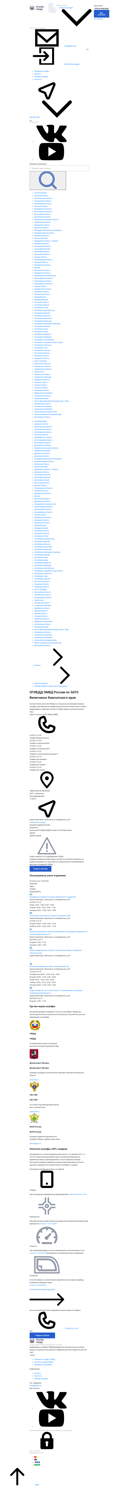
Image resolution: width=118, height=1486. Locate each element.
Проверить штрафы (41, 71)
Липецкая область (41, 262)
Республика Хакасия (42, 350)
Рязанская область (41, 356)
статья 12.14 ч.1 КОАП (48, 1224)
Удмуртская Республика (43, 393)
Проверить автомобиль (43, 1365)
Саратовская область (42, 364)
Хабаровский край (41, 398)
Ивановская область (42, 225)
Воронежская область (42, 217)
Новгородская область (43, 281)
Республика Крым (41, 332)
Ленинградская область (43, 260)
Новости (37, 74)
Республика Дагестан (42, 316)
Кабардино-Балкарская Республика (48, 230)
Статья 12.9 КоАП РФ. (38, 1253)
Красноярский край (41, 251)
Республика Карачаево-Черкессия (47, 324)
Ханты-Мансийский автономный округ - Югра (51, 401)
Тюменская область (41, 390)
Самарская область (41, 358)
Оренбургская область (43, 289)
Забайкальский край (42, 222)
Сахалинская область (42, 366)
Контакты (38, 79)
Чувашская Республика (43, 409)
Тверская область (41, 382)
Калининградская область (44, 233)
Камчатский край (40, 238)
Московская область (42, 270)
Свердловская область (43, 369)
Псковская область (41, 302)
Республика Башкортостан (44, 310)
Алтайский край (40, 193)
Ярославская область (42, 417)
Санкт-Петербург (40, 361)
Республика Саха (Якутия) (44, 340)
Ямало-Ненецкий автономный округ (48, 414)
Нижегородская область (43, 278)
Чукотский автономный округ (45, 412)
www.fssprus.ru (35, 1143)
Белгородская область (43, 204)
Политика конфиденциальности (40, 1430)
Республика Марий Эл (42, 334)
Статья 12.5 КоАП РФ (38, 1285)
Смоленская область (42, 374)
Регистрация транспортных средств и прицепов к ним (50, 916)
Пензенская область (42, 294)
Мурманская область (42, 273)
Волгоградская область (43, 212)
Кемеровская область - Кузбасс (46, 241)
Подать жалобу (40, 869)
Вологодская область (42, 214)
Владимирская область (43, 209)
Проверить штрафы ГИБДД (44, 1359)
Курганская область (42, 254)
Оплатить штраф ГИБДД (43, 1362)
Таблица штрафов (41, 77)
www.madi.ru (34, 1112)
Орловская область (41, 292)
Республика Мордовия (42, 337)
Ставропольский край (42, 377)
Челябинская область (42, 404)
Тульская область (41, 388)
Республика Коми (41, 329)
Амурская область (41, 196)
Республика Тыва (40, 348)
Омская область (40, 286)
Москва (37, 268)
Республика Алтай (41, 308)
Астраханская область (43, 201)
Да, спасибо (101, 14)
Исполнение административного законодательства (49, 966)
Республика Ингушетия (43, 318)
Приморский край (41, 300)
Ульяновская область (42, 396)
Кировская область (41, 244)
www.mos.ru (34, 1080)
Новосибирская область (43, 284)
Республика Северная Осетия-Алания (48, 342)
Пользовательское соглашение (61, 1430)
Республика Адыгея (41, 305)
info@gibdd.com (35, 1386)
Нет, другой (98, 19)
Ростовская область (42, 353)
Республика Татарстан (42, 345)
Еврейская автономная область (46, 219)
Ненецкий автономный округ (45, 276)
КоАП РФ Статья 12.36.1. (78, 1194)
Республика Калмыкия (43, 321)
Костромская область (42, 246)
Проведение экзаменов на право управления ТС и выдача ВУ (53, 897)
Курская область (40, 257)
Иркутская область (41, 228)
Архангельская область (43, 198)
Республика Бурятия (42, 313)
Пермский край (40, 297)
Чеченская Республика (43, 406)
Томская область (40, 385)
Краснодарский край (42, 249)
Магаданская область (42, 265)
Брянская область (41, 206)
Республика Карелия (42, 326)
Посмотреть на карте (38, 822)
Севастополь (39, 372)
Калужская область (41, 236)
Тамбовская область (42, 380)
